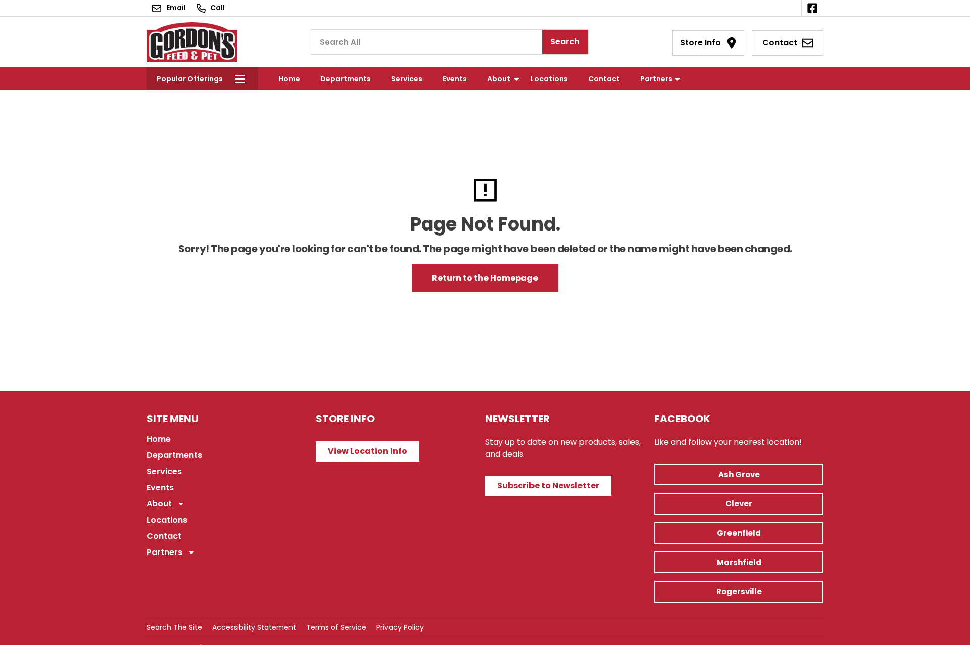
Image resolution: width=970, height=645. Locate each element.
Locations (549, 79)
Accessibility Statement (254, 627)
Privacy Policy (400, 627)
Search (564, 42)
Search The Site (174, 627)
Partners (656, 79)
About (498, 79)
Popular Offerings (190, 79)
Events (455, 79)
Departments (345, 79)
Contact (604, 79)
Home (289, 79)
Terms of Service (336, 627)
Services (406, 79)
